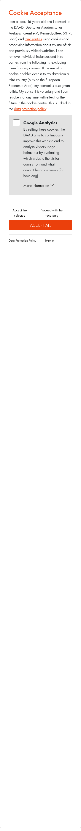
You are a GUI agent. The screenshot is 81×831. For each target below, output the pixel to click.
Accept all (40, 225)
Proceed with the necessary (51, 213)
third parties (33, 38)
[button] (44, 186)
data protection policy (30, 108)
